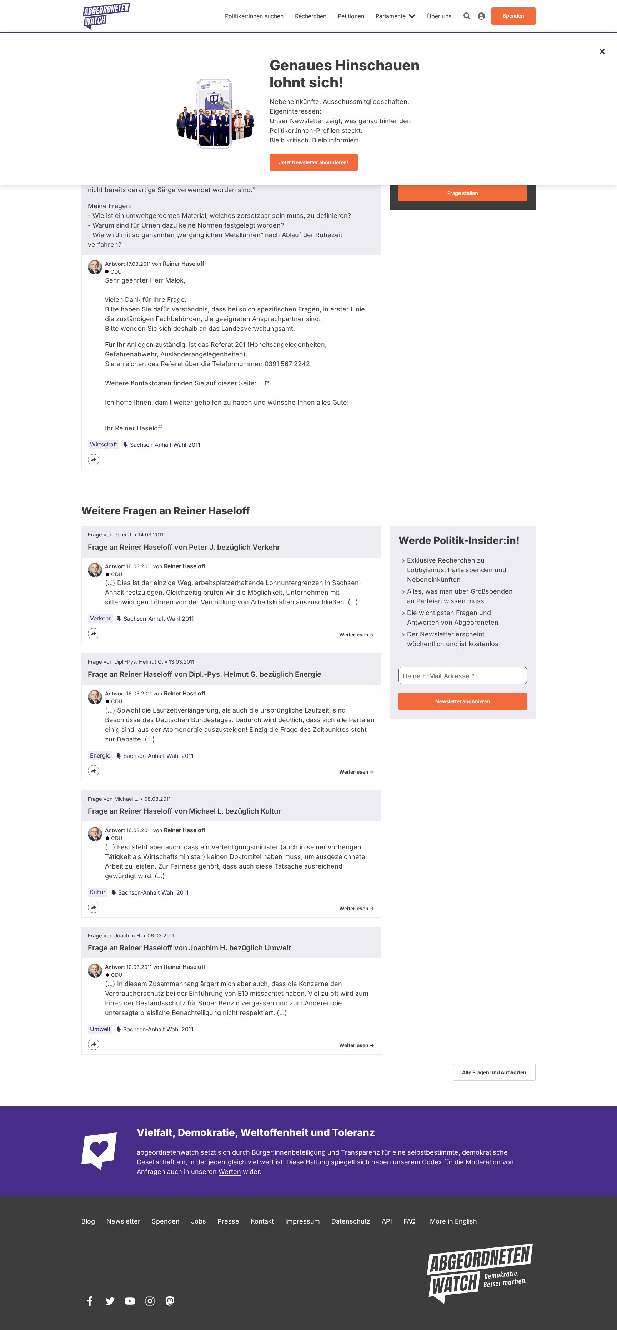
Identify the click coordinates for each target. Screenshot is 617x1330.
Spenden (166, 1221)
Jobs (198, 1221)
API (387, 1221)
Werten (230, 1171)
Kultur (97, 892)
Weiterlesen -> (356, 634)
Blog (88, 1221)
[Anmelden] (481, 16)
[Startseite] (106, 16)
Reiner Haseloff (183, 263)
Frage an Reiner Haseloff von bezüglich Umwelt (189, 948)
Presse (228, 1221)
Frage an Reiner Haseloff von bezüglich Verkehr (184, 547)
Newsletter (123, 1221)
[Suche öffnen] (467, 16)
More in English (453, 1221)
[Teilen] (93, 459)
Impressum (302, 1221)
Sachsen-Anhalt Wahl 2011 (165, 444)
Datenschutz (350, 1221)
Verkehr (100, 618)
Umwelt (100, 1028)
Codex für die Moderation (461, 1162)
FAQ (409, 1221)
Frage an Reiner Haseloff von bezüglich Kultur (184, 811)
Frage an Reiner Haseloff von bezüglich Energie (204, 674)
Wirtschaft (103, 444)
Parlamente (391, 16)
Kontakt (262, 1221)
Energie (100, 755)
